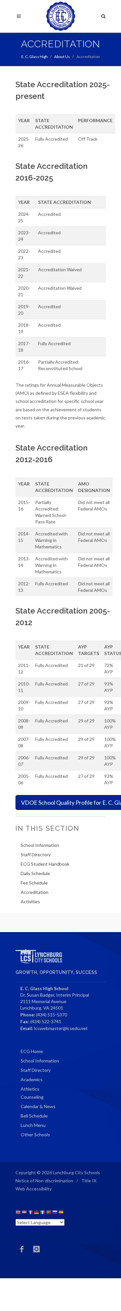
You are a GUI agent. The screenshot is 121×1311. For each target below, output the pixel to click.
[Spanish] (61, 1213)
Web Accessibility (33, 1188)
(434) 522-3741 (45, 1021)
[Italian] (42, 1213)
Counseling (32, 1097)
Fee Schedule (34, 882)
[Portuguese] (48, 1213)
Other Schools (35, 1134)
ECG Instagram (36, 1249)
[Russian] (54, 1213)
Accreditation (34, 892)
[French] (30, 1213)
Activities (30, 901)
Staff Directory (36, 854)
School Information (40, 845)
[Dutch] (24, 1213)
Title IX (88, 1180)
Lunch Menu (33, 1125)
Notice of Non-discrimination (44, 1180)
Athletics (30, 1089)
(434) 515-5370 (51, 1014)
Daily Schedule (35, 873)
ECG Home (32, 1051)
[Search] (103, 15)
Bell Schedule (34, 1115)
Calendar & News (38, 1106)
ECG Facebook (21, 1249)
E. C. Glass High (34, 56)
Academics (32, 1079)
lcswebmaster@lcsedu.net (61, 1028)
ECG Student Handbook (45, 864)
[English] (18, 1213)
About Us (62, 56)
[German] (36, 1213)
